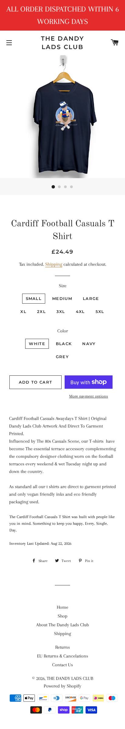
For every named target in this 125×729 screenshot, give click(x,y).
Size (62, 285)
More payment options (88, 396)
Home (62, 607)
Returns (62, 647)
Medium (62, 298)
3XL (60, 311)
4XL (80, 311)
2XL (41, 311)
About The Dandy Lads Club (62, 624)
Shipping (53, 264)
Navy (89, 343)
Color (62, 331)
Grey (62, 356)
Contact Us (62, 664)
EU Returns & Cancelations (62, 656)
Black (64, 343)
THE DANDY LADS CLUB (62, 43)
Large (91, 298)
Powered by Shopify (62, 686)
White (37, 343)
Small (34, 298)
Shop (62, 616)
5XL (100, 311)
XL (23, 311)
